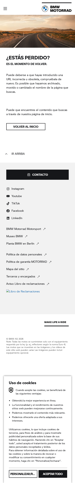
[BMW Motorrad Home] (57, 9)
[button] (5, 8)
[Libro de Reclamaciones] (37, 291)
